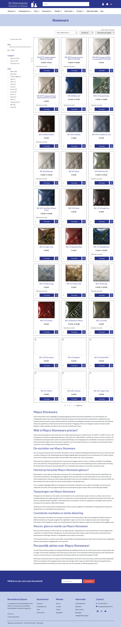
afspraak (77, 563)
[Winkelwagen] (107, 4)
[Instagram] (101, 611)
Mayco (106, 30)
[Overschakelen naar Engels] (111, 4)
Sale (101, 11)
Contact (79, 11)
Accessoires (46, 11)
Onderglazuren (24, 11)
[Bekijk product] (56, 70)
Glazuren (11, 11)
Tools (36, 11)
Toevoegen (47, 70)
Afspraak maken (92, 11)
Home (102, 30)
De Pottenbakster (24, 603)
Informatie (68, 11)
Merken (57, 11)
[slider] (8, 47)
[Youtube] (105, 611)
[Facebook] (97, 611)
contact (64, 563)
